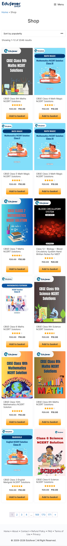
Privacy (37, 534)
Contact (25, 531)
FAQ (50, 531)
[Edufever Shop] (11, 4)
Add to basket (17, 115)
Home (5, 12)
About (15, 531)
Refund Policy (38, 531)
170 (43, 514)
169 (37, 514)
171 (49, 514)
